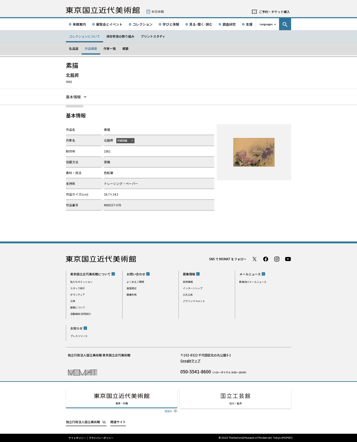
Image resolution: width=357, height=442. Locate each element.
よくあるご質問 (135, 281)
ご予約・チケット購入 (274, 12)
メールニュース (250, 274)
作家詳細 (122, 140)
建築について (77, 307)
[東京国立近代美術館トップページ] (103, 10)
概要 (125, 48)
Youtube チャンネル (288, 259)
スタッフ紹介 (77, 288)
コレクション (142, 24)
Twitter (254, 259)
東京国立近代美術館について (90, 274)
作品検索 (91, 48)
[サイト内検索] (285, 24)
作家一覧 (110, 48)
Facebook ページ (266, 259)
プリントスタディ (153, 36)
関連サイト (118, 422)
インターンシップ (192, 288)
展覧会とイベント (109, 24)
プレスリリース (78, 336)
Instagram (277, 259)
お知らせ (76, 328)
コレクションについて (84, 36)
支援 (249, 24)
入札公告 (188, 294)
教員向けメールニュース (252, 281)
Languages (266, 24)
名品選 (73, 48)
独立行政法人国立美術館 (83, 422)
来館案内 (79, 24)
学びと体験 (171, 24)
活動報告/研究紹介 (80, 313)
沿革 (72, 301)
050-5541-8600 (195, 371)
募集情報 (189, 274)
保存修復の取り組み (120, 36)
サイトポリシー (77, 437)
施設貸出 (132, 288)
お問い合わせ (136, 274)
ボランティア (77, 294)
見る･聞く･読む (200, 24)
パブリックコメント (194, 301)
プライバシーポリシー (101, 437)
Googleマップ (190, 360)
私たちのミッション (81, 281)
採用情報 (188, 281)
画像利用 (132, 294)
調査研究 (229, 24)
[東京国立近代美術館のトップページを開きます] (82, 372)
